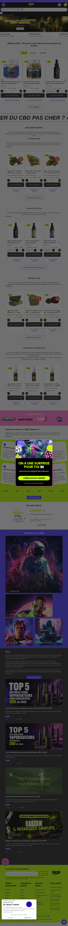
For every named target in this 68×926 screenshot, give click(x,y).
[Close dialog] (50, 441)
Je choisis (10, 917)
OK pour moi (27, 917)
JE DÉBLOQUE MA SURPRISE (34, 478)
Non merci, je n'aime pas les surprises (34, 483)
